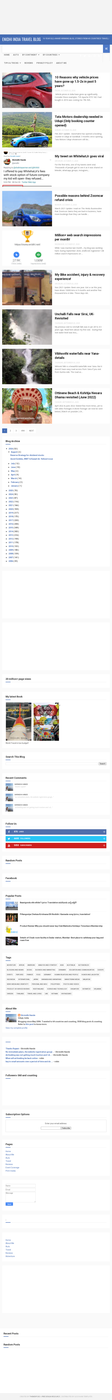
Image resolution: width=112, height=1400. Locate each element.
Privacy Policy (44, 63)
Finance (30, 975)
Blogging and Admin (15, 970)
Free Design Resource (51, 1396)
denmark (62, 970)
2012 (11, 539)
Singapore (74, 989)
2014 (11, 531)
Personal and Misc (39, 984)
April (13, 475)
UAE (46, 994)
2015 (11, 528)
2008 (11, 554)
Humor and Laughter (90, 975)
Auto (16, 55)
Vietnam (54, 994)
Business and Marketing (45, 970)
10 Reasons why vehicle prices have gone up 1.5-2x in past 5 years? (76, 81)
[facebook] (80, 56)
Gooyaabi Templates (83, 1396)
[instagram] (94, 56)
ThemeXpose (35, 1396)
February (15, 482)
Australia (71, 965)
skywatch (86, 989)
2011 (11, 542)
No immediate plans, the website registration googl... (30, 1052)
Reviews (28, 63)
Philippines (55, 984)
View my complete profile (16, 1028)
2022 (11, 502)
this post (30, 1024)
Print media (11, 1171)
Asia (62, 965)
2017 (11, 520)
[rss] (99, 56)
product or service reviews (18, 989)
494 (23, 431)
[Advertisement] (17, 17)
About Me (61, 63)
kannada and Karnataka (51, 979)
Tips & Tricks (11, 63)
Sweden (10, 994)
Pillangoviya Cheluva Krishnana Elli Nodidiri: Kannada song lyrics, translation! (55, 914)
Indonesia (11, 979)
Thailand (20, 994)
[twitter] (84, 56)
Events (10, 975)
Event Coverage (12, 1167)
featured (19, 975)
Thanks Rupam (12, 1049)
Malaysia (86, 979)
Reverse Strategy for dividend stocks (27, 455)
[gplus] (90, 56)
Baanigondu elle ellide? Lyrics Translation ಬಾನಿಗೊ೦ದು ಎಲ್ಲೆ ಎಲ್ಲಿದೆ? (48, 902)
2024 (11, 494)
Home (7, 55)
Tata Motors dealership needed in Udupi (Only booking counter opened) (79, 121)
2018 (11, 516)
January (15, 486)
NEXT (31, 431)
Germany (47, 975)
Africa (21, 965)
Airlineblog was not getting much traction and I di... (29, 1055)
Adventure (11, 965)
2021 (11, 505)
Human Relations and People (66, 975)
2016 (11, 524)
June (13, 467)
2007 (11, 557)
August (14, 452)
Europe (101, 970)
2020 (11, 509)
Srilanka (97, 989)
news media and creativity (17, 984)
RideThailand (38, 989)
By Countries (50, 55)
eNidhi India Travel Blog (21, 39)
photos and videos (71, 984)
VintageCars (66, 994)
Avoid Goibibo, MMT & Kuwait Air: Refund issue (31, 459)
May (13, 471)
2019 (11, 513)
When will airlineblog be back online (22, 1058)
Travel (8, 1161)
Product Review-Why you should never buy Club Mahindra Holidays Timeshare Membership (61, 926)
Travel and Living (34, 994)
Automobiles (83, 965)
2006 (11, 561)
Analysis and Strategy (47, 965)
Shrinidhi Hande (21, 784)
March (14, 478)
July (13, 463)
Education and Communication (81, 970)
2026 (11, 449)
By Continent (29, 55)
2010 (11, 546)
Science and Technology (57, 989)
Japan (35, 979)
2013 (11, 535)
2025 (11, 490)
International (24, 979)
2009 (11, 550)
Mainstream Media (72, 979)
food (38, 975)
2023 (11, 498)
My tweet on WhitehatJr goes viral (79, 156)
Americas (31, 965)
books (29, 970)
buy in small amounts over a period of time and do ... (29, 1061)
